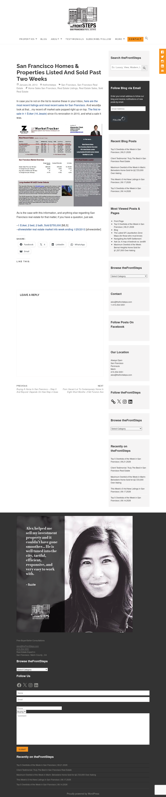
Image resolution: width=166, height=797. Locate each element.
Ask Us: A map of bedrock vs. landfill (130, 241)
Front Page (119, 221)
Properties (26, 39)
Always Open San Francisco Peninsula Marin (117, 364)
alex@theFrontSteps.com (28, 646)
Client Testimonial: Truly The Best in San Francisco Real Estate (128, 160)
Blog (44, 39)
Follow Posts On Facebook (122, 324)
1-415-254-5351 (118, 304)
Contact (135, 39)
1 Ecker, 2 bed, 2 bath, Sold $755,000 (39, 225)
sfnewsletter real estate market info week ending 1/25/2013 (51, 229)
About (55, 39)
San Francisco (68, 84)
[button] (146, 38)
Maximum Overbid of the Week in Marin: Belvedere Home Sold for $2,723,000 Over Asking (128, 170)
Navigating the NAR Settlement (127, 238)
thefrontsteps (49, 84)
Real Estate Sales (88, 88)
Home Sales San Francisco (42, 88)
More (118, 39)
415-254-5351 (117, 371)
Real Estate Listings (67, 88)
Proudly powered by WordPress (83, 793)
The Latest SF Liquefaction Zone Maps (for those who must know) (128, 234)
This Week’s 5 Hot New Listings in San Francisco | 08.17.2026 (128, 181)
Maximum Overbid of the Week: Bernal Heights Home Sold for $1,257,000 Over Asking (127, 247)
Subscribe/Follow (99, 39)
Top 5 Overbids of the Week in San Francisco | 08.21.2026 (126, 150)
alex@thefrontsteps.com (121, 301)
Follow (117, 119)
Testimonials (74, 39)
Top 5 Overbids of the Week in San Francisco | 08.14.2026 (126, 189)
